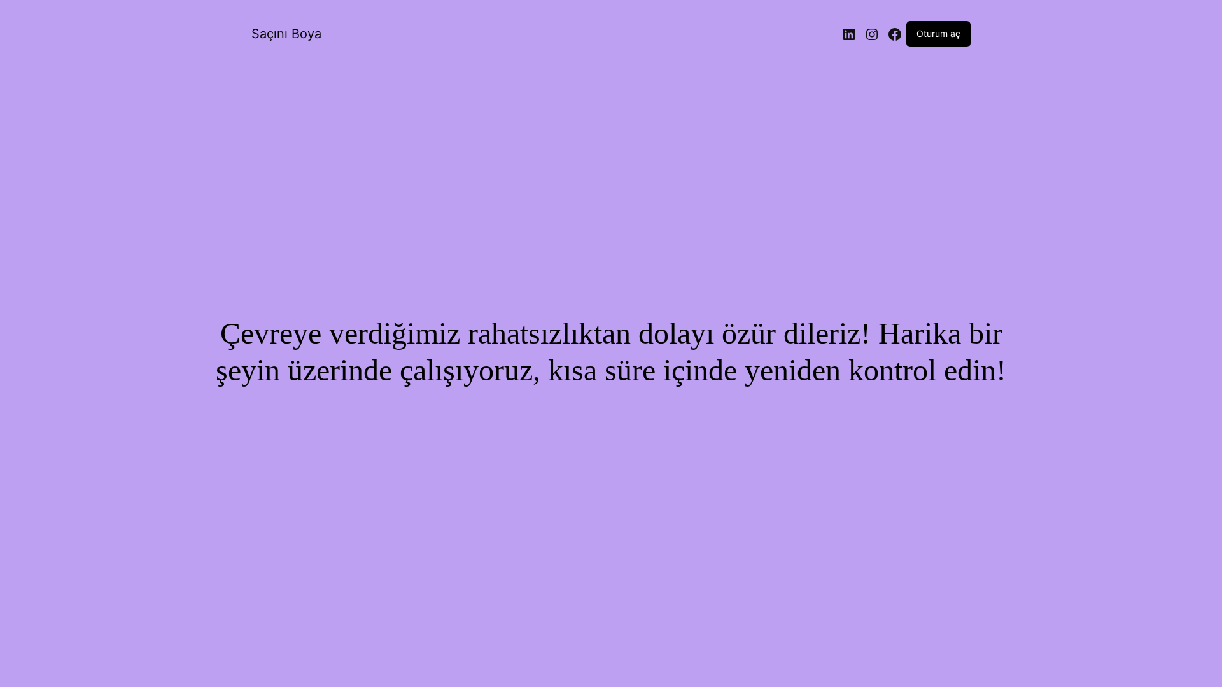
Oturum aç (938, 33)
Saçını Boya (286, 33)
